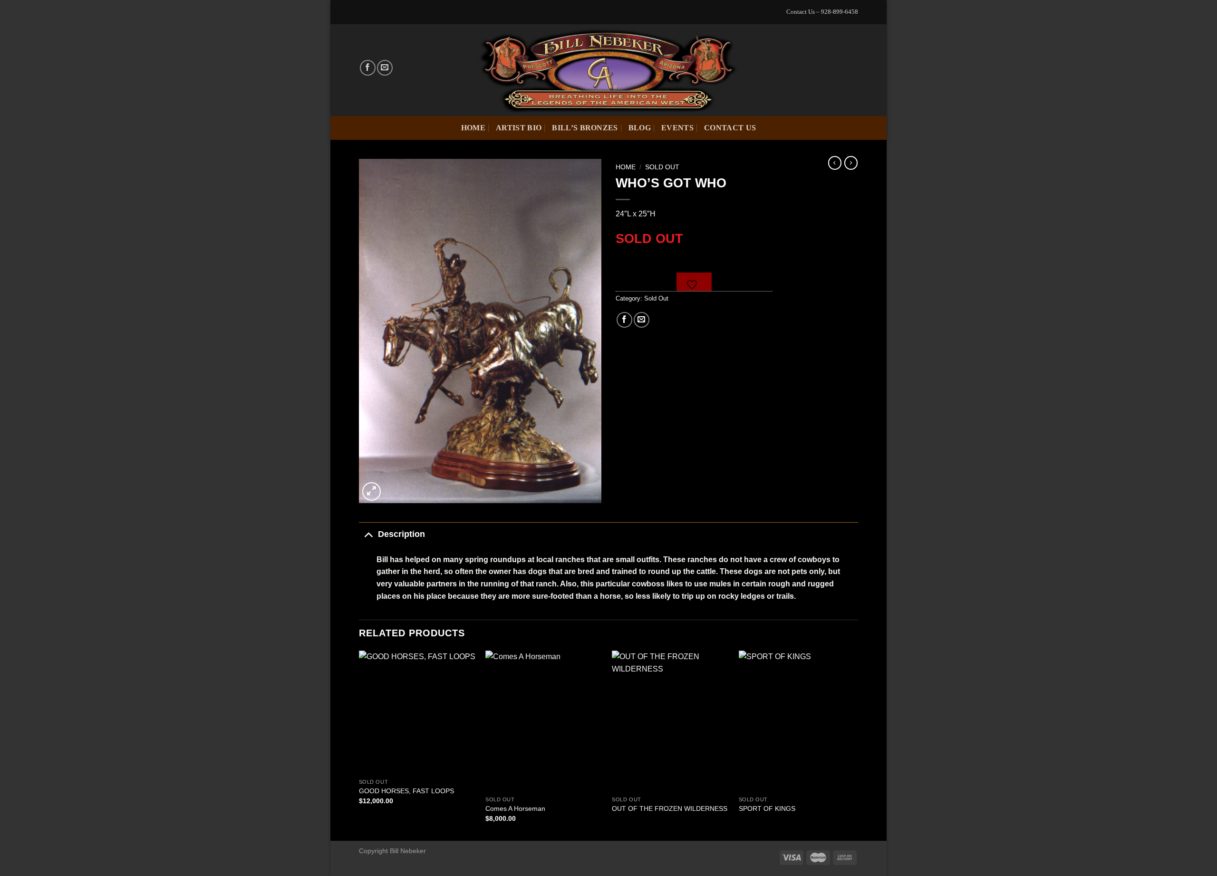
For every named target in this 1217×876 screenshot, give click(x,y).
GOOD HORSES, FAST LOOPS (406, 791)
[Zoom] (371, 491)
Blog (639, 128)
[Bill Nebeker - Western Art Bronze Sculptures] (608, 70)
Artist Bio (518, 128)
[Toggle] (368, 534)
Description (401, 534)
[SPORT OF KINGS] (797, 721)
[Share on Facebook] (624, 320)
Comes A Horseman (515, 808)
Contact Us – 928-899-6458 (822, 12)
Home (473, 128)
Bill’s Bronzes (585, 128)
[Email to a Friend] (641, 320)
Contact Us (730, 128)
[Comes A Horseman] (544, 721)
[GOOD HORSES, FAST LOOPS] (417, 712)
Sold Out (662, 167)
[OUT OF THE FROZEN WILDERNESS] (670, 721)
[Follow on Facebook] (368, 68)
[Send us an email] (385, 68)
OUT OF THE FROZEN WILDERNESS (669, 808)
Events (677, 128)
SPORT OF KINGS (767, 808)
